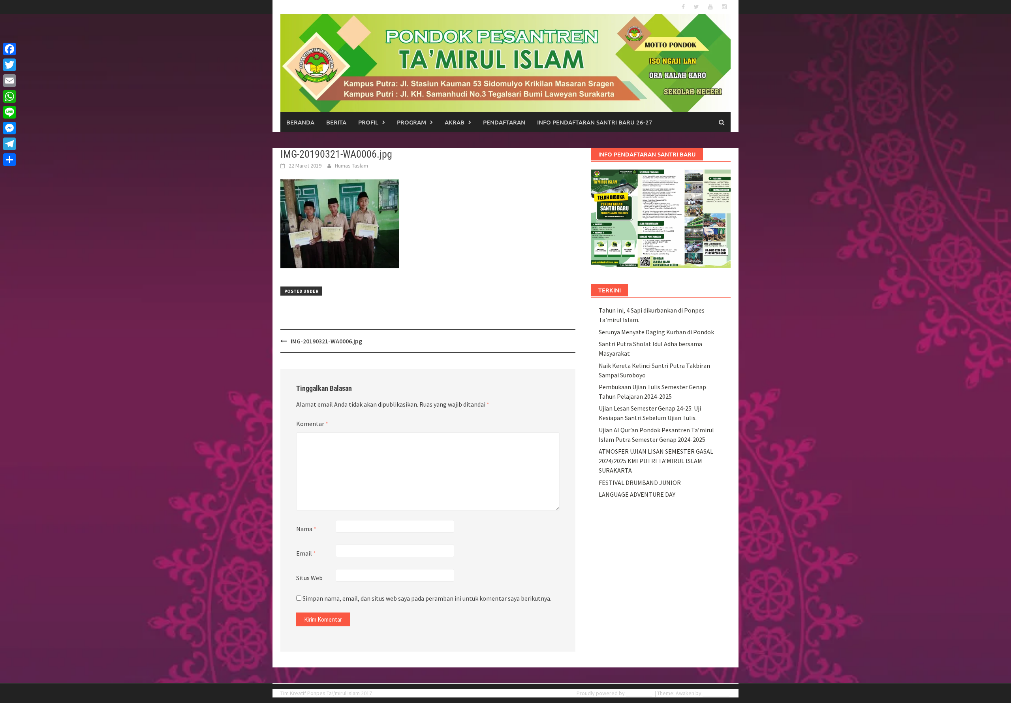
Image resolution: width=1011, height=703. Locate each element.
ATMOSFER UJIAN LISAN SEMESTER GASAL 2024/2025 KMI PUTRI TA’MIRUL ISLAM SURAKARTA (656, 460)
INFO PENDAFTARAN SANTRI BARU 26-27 (594, 122)
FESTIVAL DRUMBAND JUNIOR (640, 482)
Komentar (312, 424)
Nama (306, 529)
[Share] (9, 160)
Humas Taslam (351, 165)
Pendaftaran (504, 122)
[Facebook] (9, 49)
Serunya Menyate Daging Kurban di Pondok (656, 332)
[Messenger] (9, 128)
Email (306, 553)
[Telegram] (9, 144)
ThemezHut (716, 693)
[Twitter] (9, 65)
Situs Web (309, 578)
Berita (336, 122)
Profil (368, 122)
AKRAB (454, 122)
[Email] (9, 81)
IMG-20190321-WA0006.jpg (326, 341)
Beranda (300, 122)
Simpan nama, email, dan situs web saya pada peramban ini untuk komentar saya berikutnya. (427, 598)
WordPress (639, 693)
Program (411, 122)
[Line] (9, 112)
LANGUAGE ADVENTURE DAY (637, 494)
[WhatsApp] (9, 96)
